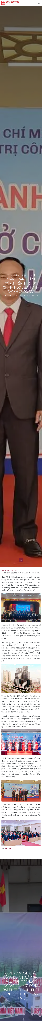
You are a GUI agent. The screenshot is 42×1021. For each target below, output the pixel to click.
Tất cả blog (5, 571)
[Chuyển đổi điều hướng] (39, 3)
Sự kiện (14, 571)
